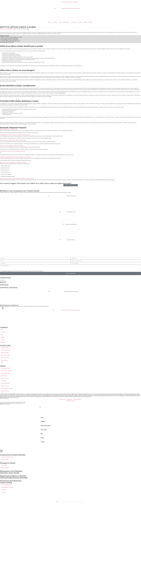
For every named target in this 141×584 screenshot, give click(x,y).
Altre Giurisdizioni (5, 459)
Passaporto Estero (5, 390)
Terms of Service (21, 402)
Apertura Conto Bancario (6, 370)
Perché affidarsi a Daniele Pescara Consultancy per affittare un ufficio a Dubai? (16, 178)
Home (49, 22)
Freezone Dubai (4, 360)
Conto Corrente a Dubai (6, 484)
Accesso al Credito (5, 357)
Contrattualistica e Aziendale (7, 487)
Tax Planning (3, 380)
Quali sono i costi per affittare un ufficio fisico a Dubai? (11, 145)
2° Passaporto (4, 465)
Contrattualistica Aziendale (6, 388)
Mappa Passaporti (5, 467)
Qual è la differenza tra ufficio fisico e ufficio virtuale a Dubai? (13, 140)
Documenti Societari (5, 383)
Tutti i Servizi (73, 22)
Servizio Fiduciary (5, 378)
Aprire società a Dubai (64, 22)
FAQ (2, 362)
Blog (80, 22)
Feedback (3, 342)
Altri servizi (3, 492)
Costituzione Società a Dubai (7, 457)
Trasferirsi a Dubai (5, 352)
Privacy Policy (16, 402)
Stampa (84, 22)
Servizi (5, 28)
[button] (70, 129)
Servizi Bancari (4, 375)
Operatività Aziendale (11, 28)
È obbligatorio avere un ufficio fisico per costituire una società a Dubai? (15, 134)
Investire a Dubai (4, 347)
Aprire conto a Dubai (5, 355)
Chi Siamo (55, 22)
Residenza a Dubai (5, 385)
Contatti (90, 22)
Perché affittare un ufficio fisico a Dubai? (8, 129)
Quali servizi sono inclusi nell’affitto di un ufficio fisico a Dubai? (13, 162)
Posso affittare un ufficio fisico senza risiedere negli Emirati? (12, 151)
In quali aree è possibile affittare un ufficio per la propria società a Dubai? (15, 156)
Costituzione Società (5, 368)
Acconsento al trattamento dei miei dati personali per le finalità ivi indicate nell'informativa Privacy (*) (22, 271)
